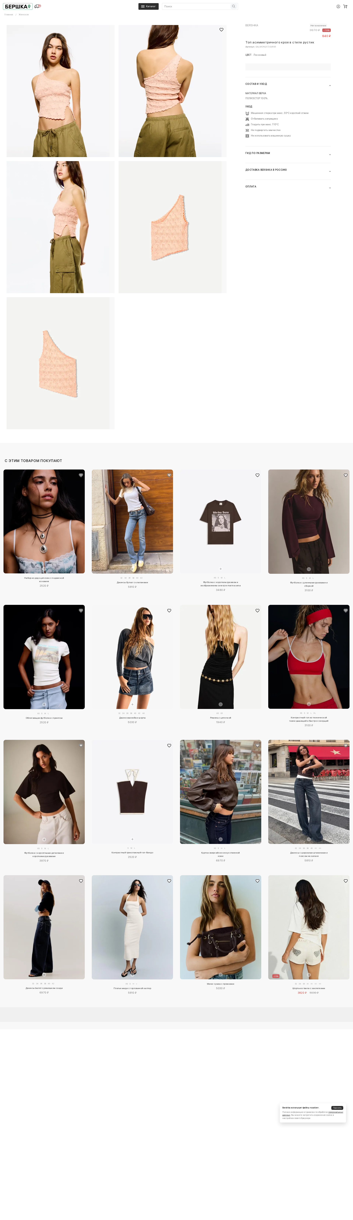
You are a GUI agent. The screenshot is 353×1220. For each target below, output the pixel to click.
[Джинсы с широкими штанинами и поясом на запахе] (309, 792)
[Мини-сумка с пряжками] (220, 927)
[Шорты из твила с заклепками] (309, 927)
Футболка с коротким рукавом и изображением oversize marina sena (221, 584)
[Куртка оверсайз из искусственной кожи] (220, 792)
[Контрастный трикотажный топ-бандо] (132, 792)
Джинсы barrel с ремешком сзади (44, 988)
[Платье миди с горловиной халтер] (132, 927)
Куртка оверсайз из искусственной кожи (220, 854)
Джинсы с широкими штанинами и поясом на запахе (309, 854)
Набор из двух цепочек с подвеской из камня (44, 580)
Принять (337, 1108)
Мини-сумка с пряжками (220, 984)
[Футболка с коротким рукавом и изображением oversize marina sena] (220, 521)
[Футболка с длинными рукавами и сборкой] (309, 521)
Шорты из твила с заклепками (309, 988)
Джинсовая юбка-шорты (132, 717)
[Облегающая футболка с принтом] (44, 657)
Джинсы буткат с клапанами (132, 582)
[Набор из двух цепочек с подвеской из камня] (44, 521)
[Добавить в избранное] (81, 475)
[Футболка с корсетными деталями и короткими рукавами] (44, 792)
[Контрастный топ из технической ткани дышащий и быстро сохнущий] (309, 657)
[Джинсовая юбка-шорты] (132, 657)
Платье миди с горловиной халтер (132, 988)
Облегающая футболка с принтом (44, 718)
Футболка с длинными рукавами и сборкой (309, 584)
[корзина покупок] (345, 6)
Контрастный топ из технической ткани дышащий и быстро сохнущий (308, 719)
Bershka (251, 25)
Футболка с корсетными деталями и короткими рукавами (44, 855)
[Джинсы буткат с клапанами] (132, 521)
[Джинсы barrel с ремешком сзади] (44, 927)
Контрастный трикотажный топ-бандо (132, 852)
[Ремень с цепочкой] (220, 657)
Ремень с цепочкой (220, 717)
